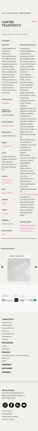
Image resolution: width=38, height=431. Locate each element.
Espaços (6, 352)
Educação (5, 349)
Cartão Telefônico (7, 146)
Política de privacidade (10, 417)
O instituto (8, 319)
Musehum (5, 358)
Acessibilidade (7, 414)
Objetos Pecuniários (8, 125)
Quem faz (5, 331)
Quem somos (7, 322)
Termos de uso (7, 411)
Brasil (3, 234)
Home (3, 13)
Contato (5, 339)
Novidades (7, 368)
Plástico (4, 203)
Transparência (7, 336)
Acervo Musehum (11, 13)
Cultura (4, 346)
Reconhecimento (8, 333)
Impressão (5, 213)
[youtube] (24, 405)
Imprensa (6, 372)
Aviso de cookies (8, 419)
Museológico (5, 103)
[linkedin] (17, 405)
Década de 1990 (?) (7, 193)
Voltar (34, 21)
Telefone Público (28, 231)
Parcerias (7, 365)
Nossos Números (8, 328)
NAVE (4, 361)
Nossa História (7, 325)
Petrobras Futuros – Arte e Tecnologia (15, 355)
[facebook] (11, 405)
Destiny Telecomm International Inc (28, 228)
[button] (2, 267)
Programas (7, 343)
